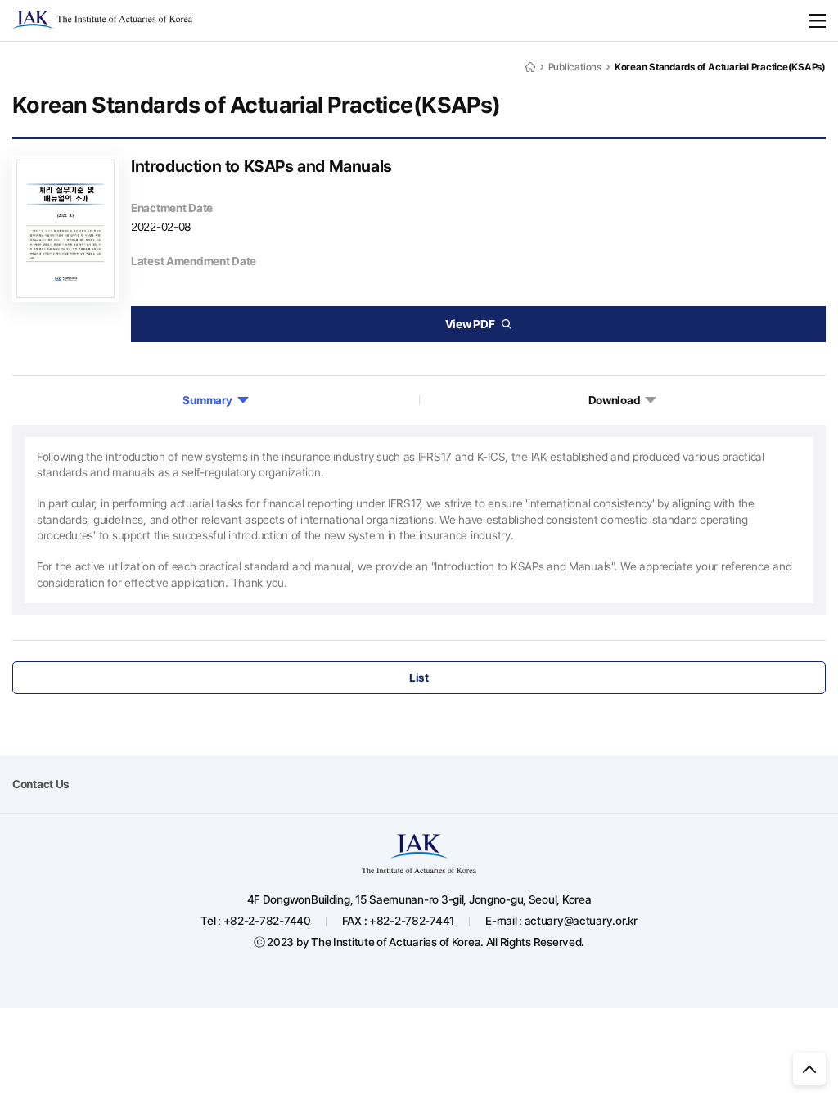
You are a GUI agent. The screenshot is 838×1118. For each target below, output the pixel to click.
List (419, 677)
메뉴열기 (817, 20)
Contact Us (41, 784)
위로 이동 (809, 1069)
